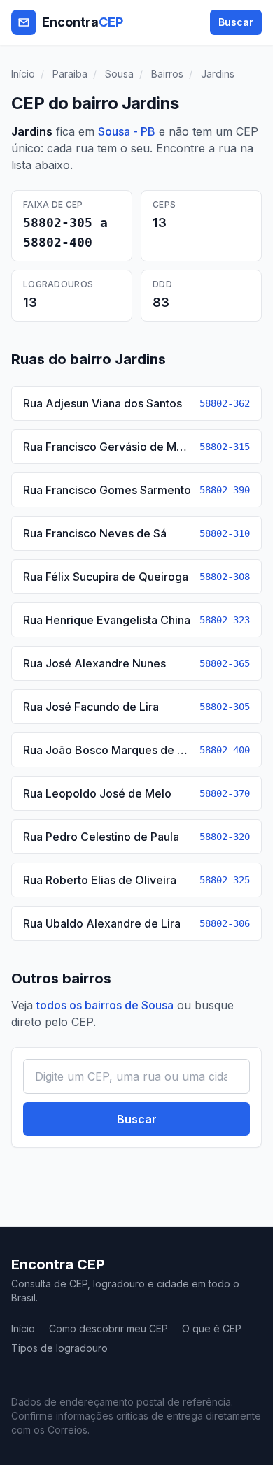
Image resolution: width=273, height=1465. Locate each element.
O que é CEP (211, 1328)
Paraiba (70, 74)
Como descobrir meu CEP (108, 1328)
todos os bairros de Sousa (105, 1005)
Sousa (119, 74)
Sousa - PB (126, 131)
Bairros (167, 74)
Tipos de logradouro (59, 1348)
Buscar (235, 22)
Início (23, 74)
